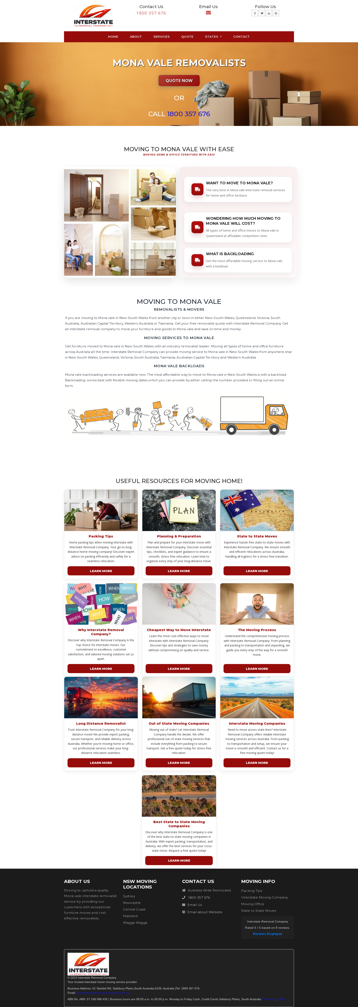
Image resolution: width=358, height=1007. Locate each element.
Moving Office (252, 904)
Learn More (101, 571)
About (136, 37)
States (212, 37)
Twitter (281, 999)
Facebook (268, 999)
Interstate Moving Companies (257, 724)
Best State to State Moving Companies (179, 824)
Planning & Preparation (179, 536)
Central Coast (134, 909)
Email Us (194, 905)
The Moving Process (257, 630)
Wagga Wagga (135, 923)
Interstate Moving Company (264, 897)
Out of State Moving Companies (179, 724)
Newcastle (132, 903)
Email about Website (205, 912)
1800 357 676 (151, 13)
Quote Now (179, 80)
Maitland (130, 916)
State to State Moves (257, 536)
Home (114, 37)
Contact (241, 37)
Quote (187, 37)
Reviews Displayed (267, 934)
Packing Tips (101, 536)
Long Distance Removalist (101, 724)
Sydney (129, 896)
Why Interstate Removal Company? (101, 632)
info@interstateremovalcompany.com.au (102, 992)
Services (162, 37)
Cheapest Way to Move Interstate (179, 630)
